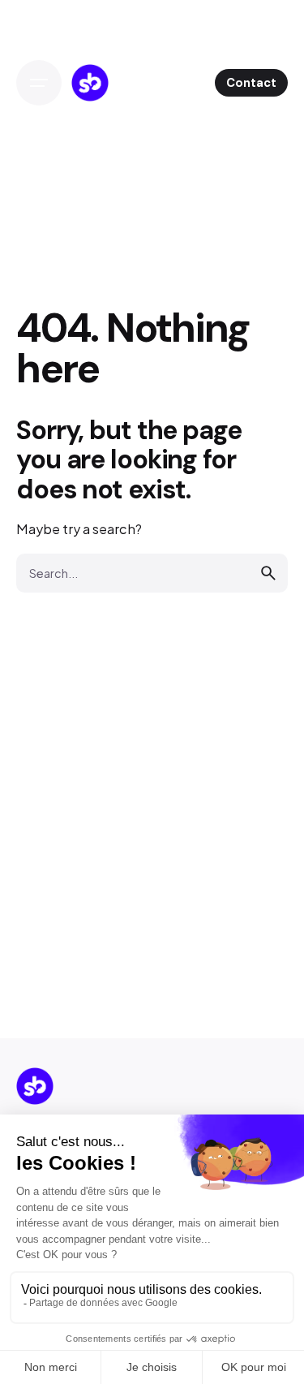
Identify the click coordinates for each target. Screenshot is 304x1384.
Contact (251, 83)
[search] (268, 573)
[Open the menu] (39, 83)
